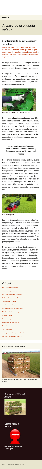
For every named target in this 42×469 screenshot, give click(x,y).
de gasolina (34, 52)
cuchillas (26, 52)
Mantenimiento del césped (11, 312)
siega (4, 57)
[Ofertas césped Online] (21, 363)
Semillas (5, 326)
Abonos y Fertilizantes (10, 287)
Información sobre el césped (12, 294)
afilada (16, 50)
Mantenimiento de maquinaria (12, 308)
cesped (34, 50)
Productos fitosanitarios (10, 322)
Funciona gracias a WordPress (13, 464)
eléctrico (5, 54)
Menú (4, 18)
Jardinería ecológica (9, 305)
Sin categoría (7, 329)
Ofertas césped (7, 315)
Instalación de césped (10, 298)
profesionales (33, 54)
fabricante (12, 54)
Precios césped (7, 319)
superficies (11, 57)
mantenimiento (22, 54)
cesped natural (7, 52)
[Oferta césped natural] (15, 437)
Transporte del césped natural (13, 333)
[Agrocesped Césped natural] (15, 407)
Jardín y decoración (9, 301)
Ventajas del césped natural (12, 336)
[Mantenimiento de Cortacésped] (19, 100)
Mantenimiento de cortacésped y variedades (19, 42)
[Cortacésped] (19, 203)
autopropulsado (25, 50)
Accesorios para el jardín (11, 291)
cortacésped (18, 52)
